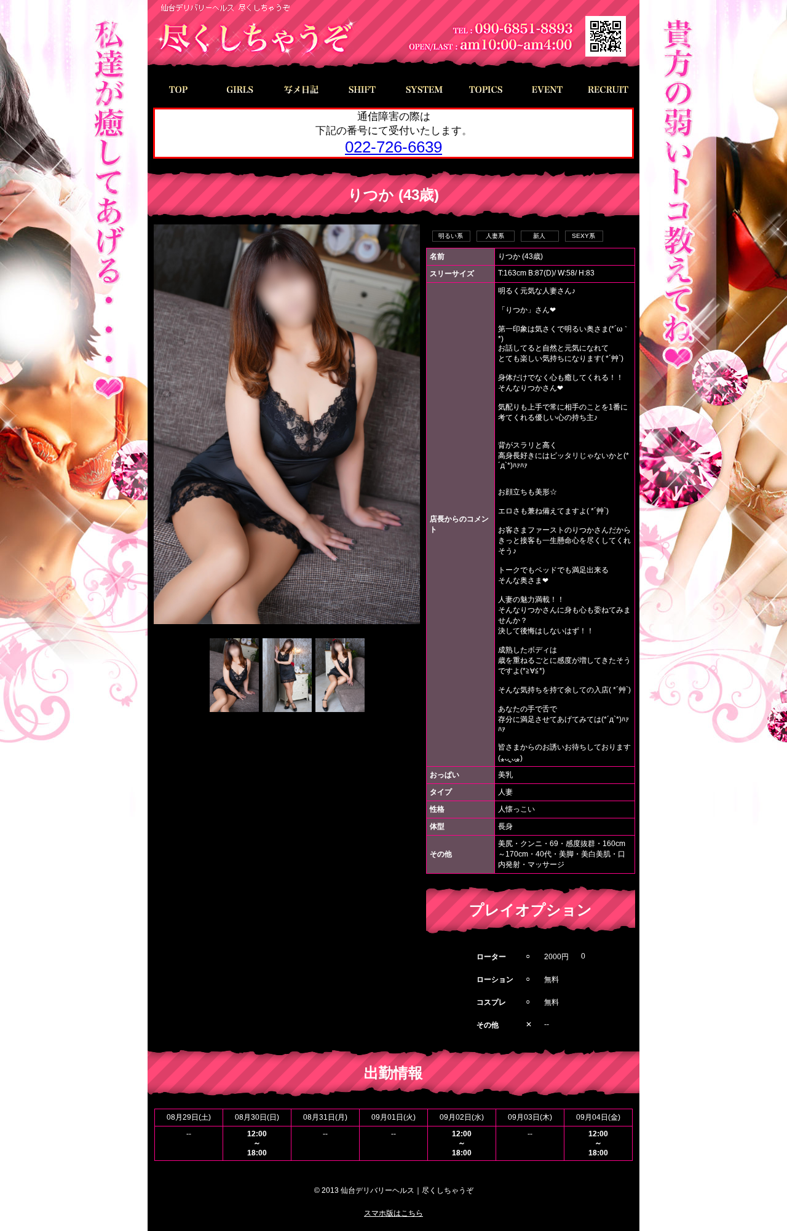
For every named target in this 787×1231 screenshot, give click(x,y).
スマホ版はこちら (393, 1213)
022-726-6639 (393, 147)
